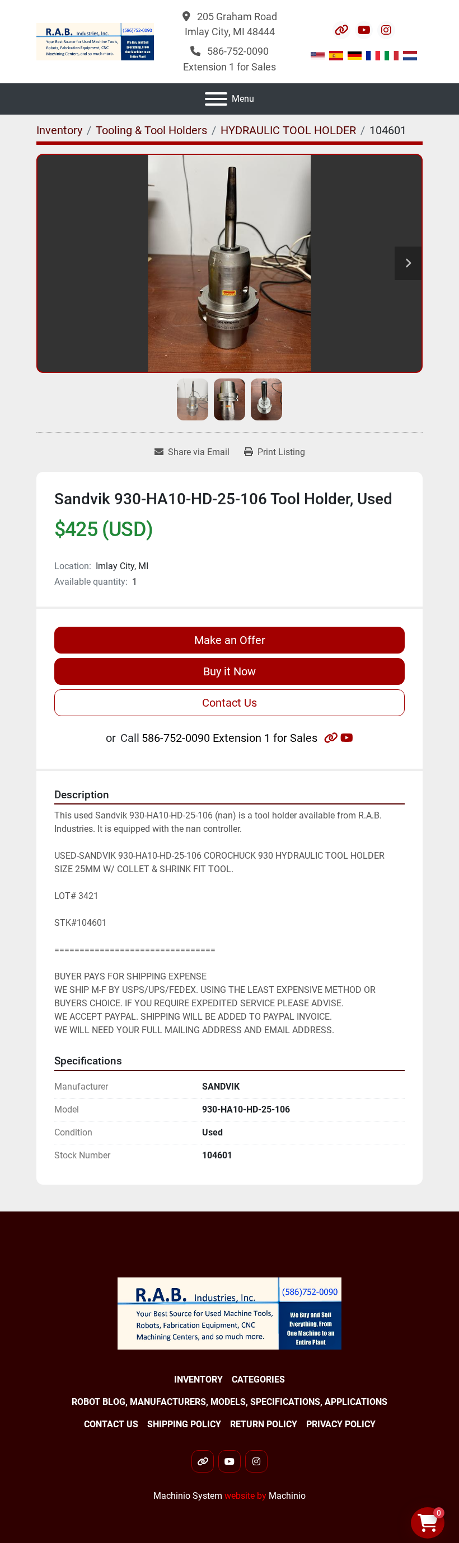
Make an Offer (229, 640)
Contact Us (229, 702)
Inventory (198, 1379)
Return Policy (263, 1424)
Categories (258, 1379)
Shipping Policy (184, 1424)
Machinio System (187, 1495)
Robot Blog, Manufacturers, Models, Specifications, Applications (229, 1402)
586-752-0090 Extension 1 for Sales (229, 738)
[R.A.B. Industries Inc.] (229, 1313)
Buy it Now (229, 671)
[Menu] (216, 99)
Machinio (287, 1495)
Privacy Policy (341, 1424)
